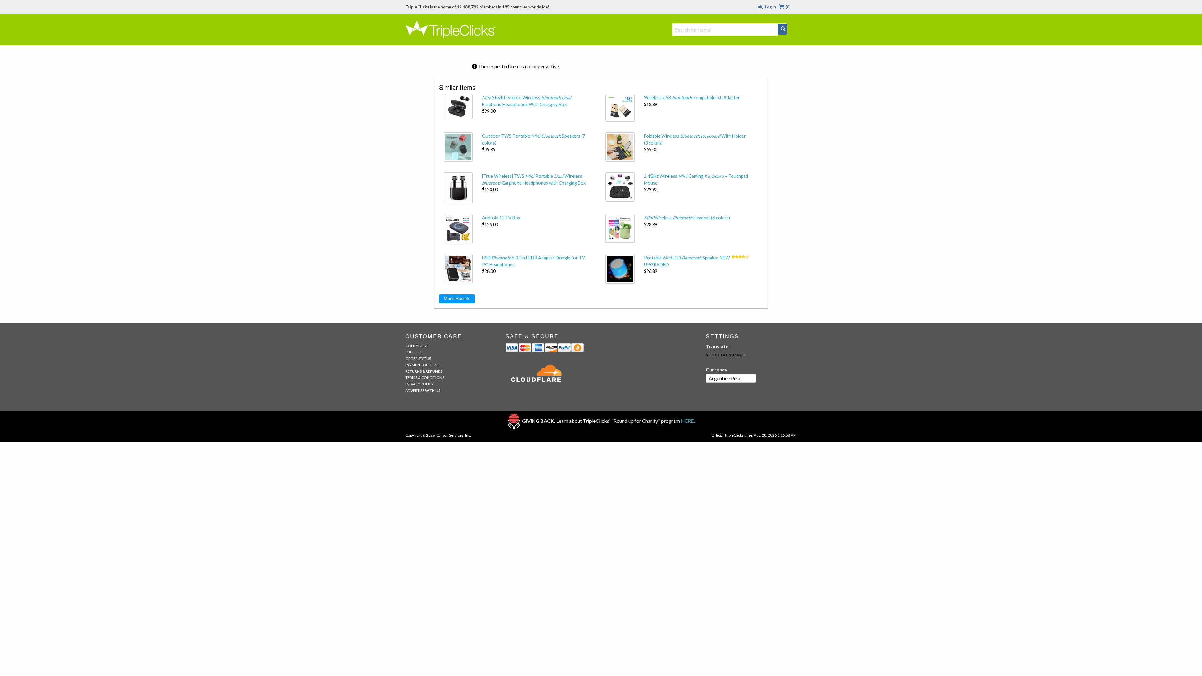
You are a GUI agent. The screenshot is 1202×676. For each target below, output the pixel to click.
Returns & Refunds (423, 371)
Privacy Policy (419, 384)
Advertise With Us (422, 390)
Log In (770, 6)
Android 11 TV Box (501, 217)
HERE (687, 421)
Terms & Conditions (424, 377)
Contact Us (416, 345)
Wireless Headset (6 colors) (687, 217)
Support (413, 352)
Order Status (418, 358)
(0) (788, 6)
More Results (457, 298)
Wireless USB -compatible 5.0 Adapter (692, 97)
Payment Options (422, 364)
